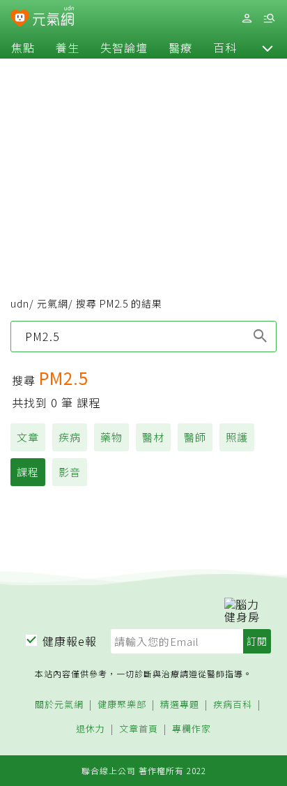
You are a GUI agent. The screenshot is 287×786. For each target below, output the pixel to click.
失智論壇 (124, 47)
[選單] (269, 18)
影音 (70, 471)
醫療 (180, 47)
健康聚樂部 (122, 705)
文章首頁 (138, 729)
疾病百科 (232, 705)
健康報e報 (69, 641)
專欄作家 (191, 729)
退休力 (90, 729)
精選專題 (179, 705)
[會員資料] (246, 18)
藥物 (111, 437)
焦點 (23, 47)
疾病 (70, 437)
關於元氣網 (59, 705)
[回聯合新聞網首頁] (19, 19)
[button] (267, 47)
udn (19, 303)
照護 (237, 437)
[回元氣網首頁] (53, 18)
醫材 (153, 437)
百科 (225, 47)
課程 (28, 471)
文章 (28, 437)
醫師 (195, 437)
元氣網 (52, 303)
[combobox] (143, 336)
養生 (67, 47)
